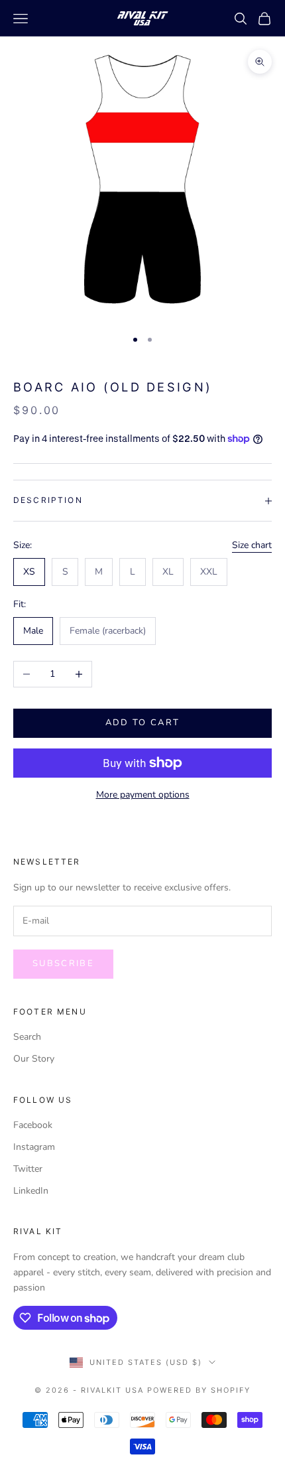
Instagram (34, 1147)
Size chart (252, 545)
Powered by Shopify (199, 1390)
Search (27, 1036)
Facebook (32, 1125)
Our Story (33, 1058)
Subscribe (63, 963)
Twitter (27, 1169)
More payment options (143, 794)
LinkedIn (30, 1190)
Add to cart (142, 723)
